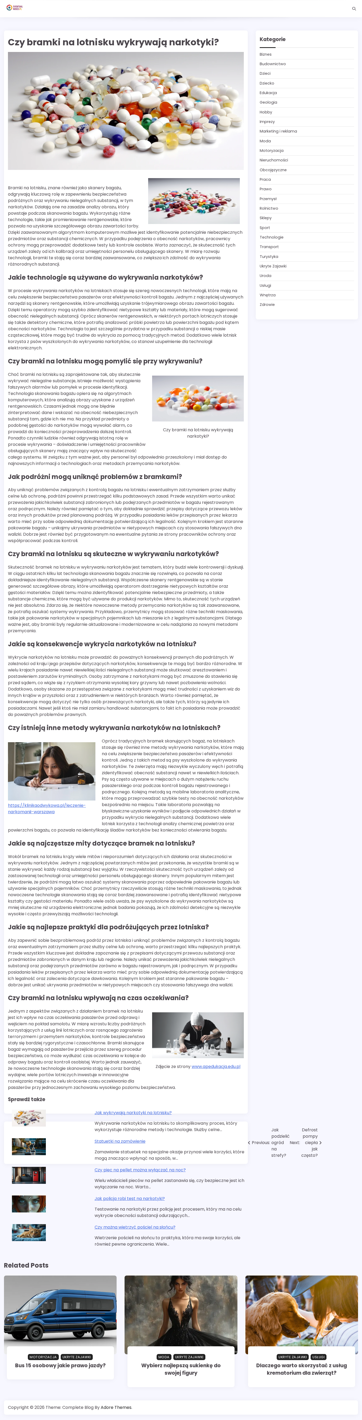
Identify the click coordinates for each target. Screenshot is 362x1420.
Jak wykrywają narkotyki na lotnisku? (133, 1113)
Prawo (266, 189)
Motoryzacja (272, 150)
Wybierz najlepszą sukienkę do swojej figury (181, 1369)
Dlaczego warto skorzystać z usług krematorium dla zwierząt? (301, 1369)
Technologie (272, 237)
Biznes (266, 54)
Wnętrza (268, 295)
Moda (265, 141)
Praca (265, 179)
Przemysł (268, 198)
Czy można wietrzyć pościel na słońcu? (135, 1227)
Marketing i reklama (278, 131)
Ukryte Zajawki (273, 266)
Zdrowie (267, 304)
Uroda (265, 276)
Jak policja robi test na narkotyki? (130, 1198)
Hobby (266, 112)
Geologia (268, 102)
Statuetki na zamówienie (120, 1141)
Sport (265, 227)
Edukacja (268, 92)
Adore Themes (116, 1407)
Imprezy (267, 121)
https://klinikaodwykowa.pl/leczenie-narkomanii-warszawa (47, 808)
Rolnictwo (269, 208)
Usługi (265, 285)
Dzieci (265, 73)
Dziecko (267, 83)
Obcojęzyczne (273, 170)
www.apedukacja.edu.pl (216, 1066)
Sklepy (266, 218)
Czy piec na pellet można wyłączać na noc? (140, 1170)
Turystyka (269, 256)
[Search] (354, 9)
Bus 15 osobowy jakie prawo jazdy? (60, 1365)
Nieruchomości (274, 160)
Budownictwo (273, 64)
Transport (269, 247)
